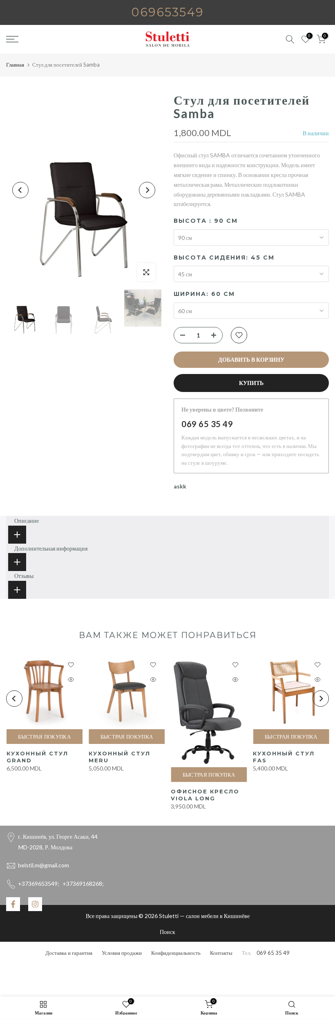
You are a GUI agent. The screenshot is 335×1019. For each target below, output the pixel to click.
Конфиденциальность (176, 953)
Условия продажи (122, 953)
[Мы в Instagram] (35, 904)
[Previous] (20, 190)
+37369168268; (61, 883)
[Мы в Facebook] (13, 904)
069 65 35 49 (207, 424)
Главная (15, 64)
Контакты (221, 953)
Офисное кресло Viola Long (205, 795)
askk (180, 486)
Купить (251, 382)
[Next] (147, 190)
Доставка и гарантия (68, 953)
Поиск (167, 931)
